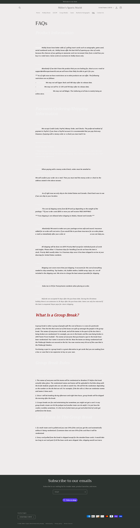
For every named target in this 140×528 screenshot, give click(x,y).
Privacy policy (58, 523)
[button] (20, 8)
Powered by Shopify (39, 523)
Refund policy (49, 523)
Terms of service (68, 523)
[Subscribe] (85, 492)
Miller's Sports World (27, 523)
